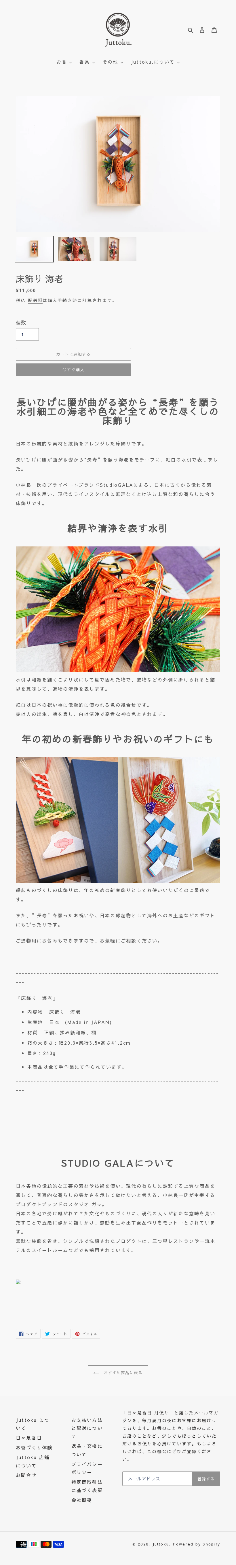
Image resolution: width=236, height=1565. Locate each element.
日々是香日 (29, 1437)
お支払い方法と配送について (87, 1428)
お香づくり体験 (34, 1447)
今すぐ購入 (73, 369)
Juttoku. (161, 1544)
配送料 (35, 300)
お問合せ (26, 1475)
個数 (21, 322)
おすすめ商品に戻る (122, 1372)
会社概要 (81, 1500)
